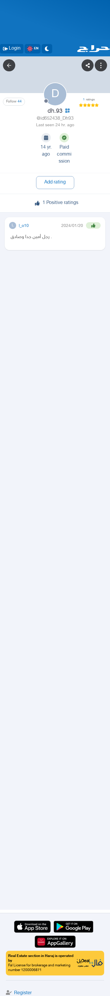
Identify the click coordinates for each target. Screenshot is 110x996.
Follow (14, 102)
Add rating (55, 182)
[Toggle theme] (47, 48)
